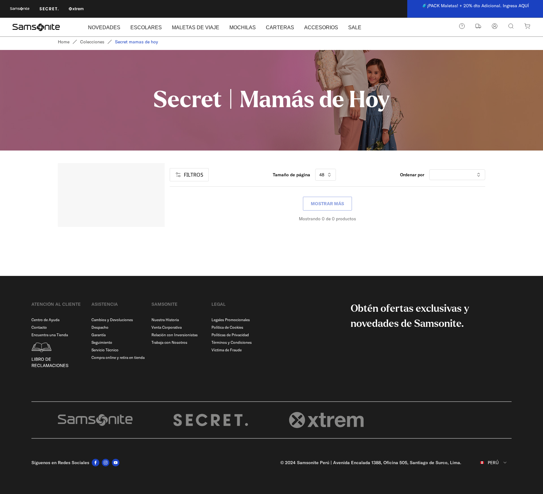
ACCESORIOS (321, 27)
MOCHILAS (242, 27)
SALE (354, 27)
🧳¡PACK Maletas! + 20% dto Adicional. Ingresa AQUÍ (475, 5)
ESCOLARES (146, 27)
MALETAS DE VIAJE (195, 27)
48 (321, 175)
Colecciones (92, 42)
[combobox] (489, 462)
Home (63, 42)
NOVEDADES (104, 27)
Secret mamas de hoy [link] (136, 42)
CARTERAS (280, 27)
